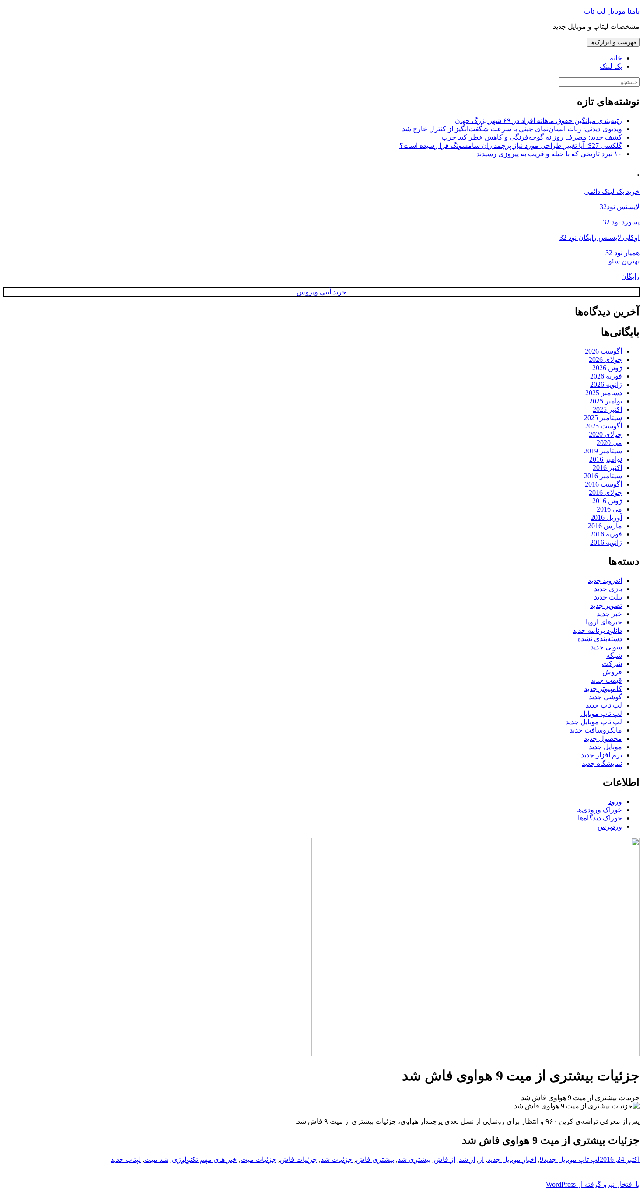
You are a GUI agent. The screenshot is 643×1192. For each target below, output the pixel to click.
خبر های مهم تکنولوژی (204, 1159)
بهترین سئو (624, 261)
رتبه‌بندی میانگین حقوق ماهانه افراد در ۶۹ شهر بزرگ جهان (538, 120)
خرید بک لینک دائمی (612, 191)
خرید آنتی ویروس (321, 292)
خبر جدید (609, 613)
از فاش (444, 1159)
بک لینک (611, 66)
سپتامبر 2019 (603, 451)
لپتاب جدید (126, 1159)
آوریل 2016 (606, 517)
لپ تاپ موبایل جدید (594, 722)
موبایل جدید (605, 746)
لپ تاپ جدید (604, 705)
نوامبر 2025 (605, 401)
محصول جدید (603, 738)
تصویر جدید (606, 605)
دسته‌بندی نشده (599, 638)
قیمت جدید (606, 680)
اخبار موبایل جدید (511, 1159)
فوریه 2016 (606, 534)
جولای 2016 (605, 492)
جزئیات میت (258, 1159)
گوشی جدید (605, 697)
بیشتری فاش (375, 1159)
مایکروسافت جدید (596, 730)
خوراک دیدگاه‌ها (600, 818)
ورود (615, 801)
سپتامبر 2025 (603, 417)
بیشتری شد (414, 1159)
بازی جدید (608, 588)
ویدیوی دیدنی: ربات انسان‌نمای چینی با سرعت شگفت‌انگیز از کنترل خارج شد (512, 129)
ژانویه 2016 (606, 542)
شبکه (614, 655)
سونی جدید (606, 647)
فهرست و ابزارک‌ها (613, 42)
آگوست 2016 (603, 484)
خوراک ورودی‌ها (599, 809)
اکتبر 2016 (607, 467)
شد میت (156, 1159)
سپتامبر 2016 (603, 476)
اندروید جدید (605, 580)
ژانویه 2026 (606, 384)
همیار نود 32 (622, 252)
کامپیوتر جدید (603, 688)
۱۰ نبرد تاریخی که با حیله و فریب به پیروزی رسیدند (549, 154)
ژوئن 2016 (607, 501)
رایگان (630, 276)
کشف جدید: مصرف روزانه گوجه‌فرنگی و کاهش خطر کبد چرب (531, 137)
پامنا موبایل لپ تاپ (612, 11)
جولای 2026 (605, 359)
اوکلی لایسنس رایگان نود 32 (599, 237)
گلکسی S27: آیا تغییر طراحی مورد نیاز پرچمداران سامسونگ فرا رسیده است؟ (510, 145)
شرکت (612, 663)
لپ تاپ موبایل (601, 713)
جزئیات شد (337, 1159)
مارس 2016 (605, 525)
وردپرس (610, 826)
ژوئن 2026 (607, 368)
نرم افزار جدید (601, 755)
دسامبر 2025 (603, 392)
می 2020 (609, 442)
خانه (616, 58)
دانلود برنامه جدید (597, 630)
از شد (467, 1159)
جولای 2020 (605, 434)
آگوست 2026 (603, 351)
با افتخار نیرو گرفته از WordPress (593, 1184)
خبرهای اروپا (604, 622)
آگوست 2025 (603, 426)
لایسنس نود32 (620, 206)
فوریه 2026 (606, 376)
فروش (612, 672)
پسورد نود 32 (621, 222)
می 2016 (609, 509)
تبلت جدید (608, 597)
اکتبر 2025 (607, 409)
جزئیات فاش (298, 1159)
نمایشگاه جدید (602, 763)
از (481, 1159)
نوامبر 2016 (605, 459)
